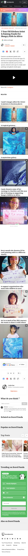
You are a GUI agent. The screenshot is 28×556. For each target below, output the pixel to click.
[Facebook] (2, 538)
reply (10, 411)
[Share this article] (24, 51)
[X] (10, 538)
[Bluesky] (12, 538)
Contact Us (8, 545)
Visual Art (11, 28)
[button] (23, 435)
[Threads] (15, 538)
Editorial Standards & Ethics (8, 549)
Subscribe (14, 508)
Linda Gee (7, 44)
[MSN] (17, 538)
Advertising (17, 542)
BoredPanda (9, 2)
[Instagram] (5, 538)
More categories (8, 497)
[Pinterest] (7, 538)
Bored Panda (7, 534)
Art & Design (4, 28)
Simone (6, 406)
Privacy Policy (20, 549)
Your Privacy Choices (7, 542)
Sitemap (15, 545)
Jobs (3, 545)
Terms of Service (6, 551)
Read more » (14, 391)
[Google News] (20, 538)
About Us (24, 542)
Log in (24, 2)
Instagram (10, 87)
